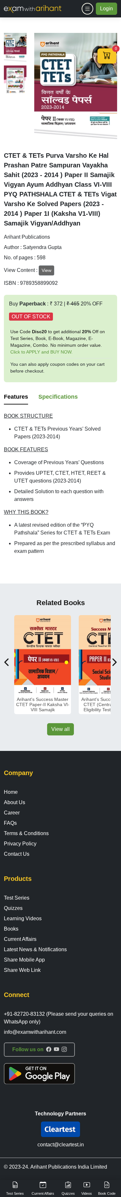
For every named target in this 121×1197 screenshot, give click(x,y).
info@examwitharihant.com (35, 1032)
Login (106, 8)
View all (60, 729)
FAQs (10, 823)
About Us (14, 802)
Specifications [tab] (58, 397)
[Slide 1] (15, 48)
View (46, 270)
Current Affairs (20, 939)
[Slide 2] (15, 80)
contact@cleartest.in (60, 1144)
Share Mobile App (24, 960)
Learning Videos (23, 918)
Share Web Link (22, 970)
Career (12, 812)
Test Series (16, 898)
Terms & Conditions (26, 833)
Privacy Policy (20, 843)
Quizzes (13, 908)
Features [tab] (16, 397)
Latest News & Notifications (35, 949)
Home (11, 792)
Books (11, 929)
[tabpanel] (60, 483)
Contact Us (16, 854)
